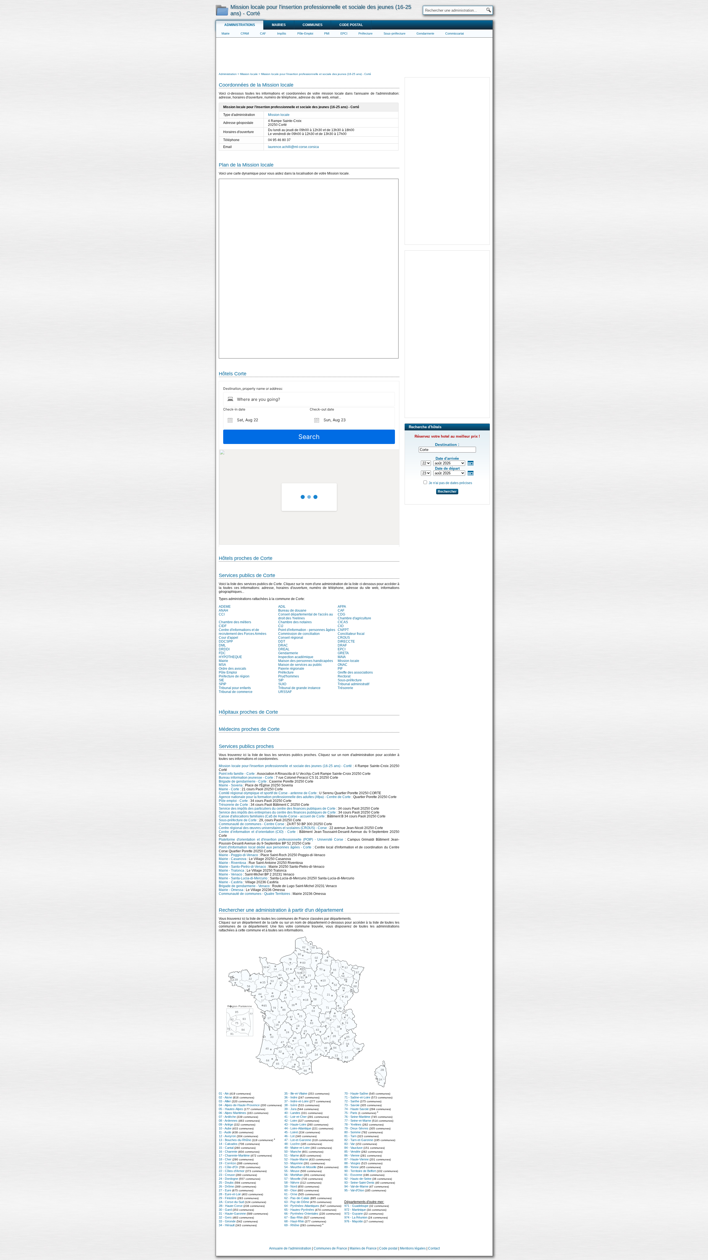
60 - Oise (290, 1190)
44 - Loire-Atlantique (297, 1128)
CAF (263, 33)
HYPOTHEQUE (230, 657)
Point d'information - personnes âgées (306, 630)
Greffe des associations (355, 672)
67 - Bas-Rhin (293, 1217)
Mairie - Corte (229, 789)
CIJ (280, 626)
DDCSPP (226, 641)
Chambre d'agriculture (354, 618)
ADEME (225, 607)
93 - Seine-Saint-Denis (359, 1182)
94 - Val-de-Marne (356, 1186)
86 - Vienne (352, 1155)
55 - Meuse (292, 1171)
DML (222, 645)
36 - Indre (290, 1097)
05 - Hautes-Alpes (231, 1109)
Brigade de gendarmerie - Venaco (244, 886)
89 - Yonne (351, 1167)
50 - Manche (292, 1151)
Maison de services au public (300, 665)
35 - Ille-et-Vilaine (295, 1093)
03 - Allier (225, 1101)
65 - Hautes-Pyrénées (299, 1209)
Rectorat (344, 676)
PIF (340, 669)
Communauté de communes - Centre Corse (251, 824)
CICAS (343, 622)
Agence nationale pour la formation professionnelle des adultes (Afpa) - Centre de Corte (285, 797)
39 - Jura (290, 1109)
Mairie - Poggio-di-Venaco (238, 855)
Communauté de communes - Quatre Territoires (254, 894)
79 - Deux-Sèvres (356, 1128)
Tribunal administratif (353, 684)
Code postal (351, 25)
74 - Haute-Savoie (356, 1109)
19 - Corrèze (227, 1163)
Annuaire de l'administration (290, 1248)
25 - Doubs (226, 1182)
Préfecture (365, 33)
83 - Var (349, 1143)
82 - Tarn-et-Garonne (358, 1140)
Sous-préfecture (394, 33)
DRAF (342, 645)
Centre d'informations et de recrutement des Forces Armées (242, 632)
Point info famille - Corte (237, 774)
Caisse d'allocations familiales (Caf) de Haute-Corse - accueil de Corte (272, 816)
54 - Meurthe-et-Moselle (300, 1167)
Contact (434, 1248)
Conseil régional (290, 638)
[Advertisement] (354, 54)
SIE (221, 680)
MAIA (342, 657)
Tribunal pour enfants (235, 688)
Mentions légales (413, 1248)
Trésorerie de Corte (233, 805)
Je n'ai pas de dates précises (450, 483)
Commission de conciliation (299, 634)
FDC (222, 653)
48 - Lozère (292, 1143)
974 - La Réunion (355, 1217)
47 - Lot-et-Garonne (297, 1140)
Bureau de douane (292, 610)
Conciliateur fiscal (351, 634)
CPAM (245, 33)
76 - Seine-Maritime (357, 1116)
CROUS (344, 638)
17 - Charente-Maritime (234, 1155)
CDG (341, 614)
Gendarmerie (425, 33)
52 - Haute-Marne (296, 1159)
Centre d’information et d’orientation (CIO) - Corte (257, 832)
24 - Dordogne (228, 1178)
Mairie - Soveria (231, 785)
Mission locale (279, 115)
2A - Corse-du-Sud (231, 1202)
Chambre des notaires (295, 622)
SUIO (282, 684)
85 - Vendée (352, 1151)
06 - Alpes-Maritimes (232, 1112)
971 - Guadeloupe (356, 1205)
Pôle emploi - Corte (233, 801)
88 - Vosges (352, 1163)
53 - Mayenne (293, 1163)
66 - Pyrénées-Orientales (301, 1213)
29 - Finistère (227, 1198)
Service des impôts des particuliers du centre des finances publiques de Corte (277, 808)
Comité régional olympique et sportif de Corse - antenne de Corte (268, 793)
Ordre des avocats (232, 669)
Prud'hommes (288, 676)
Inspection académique (295, 657)
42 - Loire (290, 1120)
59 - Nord (290, 1186)
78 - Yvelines (352, 1124)
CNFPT (343, 630)
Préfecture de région (234, 676)
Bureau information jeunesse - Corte (246, 778)
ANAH (223, 610)
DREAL (284, 649)
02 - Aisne (225, 1097)
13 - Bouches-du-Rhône (235, 1140)
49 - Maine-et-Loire (297, 1147)
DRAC (283, 645)
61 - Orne (290, 1194)
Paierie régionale (291, 669)
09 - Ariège (226, 1124)
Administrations (239, 25)
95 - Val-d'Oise (354, 1190)
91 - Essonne (353, 1174)
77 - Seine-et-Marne (357, 1120)
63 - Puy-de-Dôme (296, 1202)
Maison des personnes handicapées (305, 661)
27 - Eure (225, 1190)
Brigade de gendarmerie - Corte (243, 781)
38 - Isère (290, 1105)
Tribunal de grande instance (299, 688)
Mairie (226, 33)
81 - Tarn (350, 1136)
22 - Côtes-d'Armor (231, 1171)
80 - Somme (352, 1132)
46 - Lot (289, 1136)
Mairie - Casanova (232, 859)
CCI (222, 614)
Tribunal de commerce (236, 692)
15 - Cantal (226, 1147)
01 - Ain (224, 1093)
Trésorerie (345, 688)
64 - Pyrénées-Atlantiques (301, 1205)
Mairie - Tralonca (231, 870)
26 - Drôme (226, 1186)
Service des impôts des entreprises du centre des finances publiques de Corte (277, 812)
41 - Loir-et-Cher (295, 1116)
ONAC (342, 665)
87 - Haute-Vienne (356, 1159)
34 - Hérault (227, 1225)
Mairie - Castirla (231, 882)
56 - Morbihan (293, 1174)
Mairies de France (363, 1248)
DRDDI (224, 649)
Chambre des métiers (235, 622)
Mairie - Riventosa (232, 863)
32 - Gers (225, 1217)
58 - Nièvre (291, 1182)
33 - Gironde (227, 1221)
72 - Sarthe (351, 1101)
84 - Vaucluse (353, 1147)
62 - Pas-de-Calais (296, 1198)
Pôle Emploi (228, 672)
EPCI (343, 33)
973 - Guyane (353, 1213)
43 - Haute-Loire (295, 1124)
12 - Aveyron (227, 1136)
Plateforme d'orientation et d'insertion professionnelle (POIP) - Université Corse (281, 839)
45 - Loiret (291, 1132)
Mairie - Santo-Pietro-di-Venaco (242, 867)
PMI (326, 33)
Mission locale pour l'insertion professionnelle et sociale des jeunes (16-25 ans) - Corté (285, 766)
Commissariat (454, 33)
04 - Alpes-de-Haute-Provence (239, 1105)
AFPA (342, 607)
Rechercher (447, 491)
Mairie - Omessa (231, 890)
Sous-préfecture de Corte (238, 820)
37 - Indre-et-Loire (296, 1101)
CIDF (223, 626)
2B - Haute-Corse (231, 1205)
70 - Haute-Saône (356, 1093)
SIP (280, 680)
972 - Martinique (355, 1209)
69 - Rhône (291, 1225)
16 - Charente (228, 1151)
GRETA (343, 653)
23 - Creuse (227, 1174)
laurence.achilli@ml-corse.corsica (293, 147)
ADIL (282, 607)
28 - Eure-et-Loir (230, 1194)
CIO (340, 626)
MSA (222, 665)
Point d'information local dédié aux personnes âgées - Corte (265, 847)
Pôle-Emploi (305, 33)
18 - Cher (225, 1159)
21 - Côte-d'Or (228, 1167)
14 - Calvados (228, 1143)
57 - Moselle (292, 1178)
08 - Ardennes (228, 1120)
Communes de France (330, 1248)
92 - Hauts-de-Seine (357, 1178)
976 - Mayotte (353, 1221)
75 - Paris (350, 1112)
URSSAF (285, 692)
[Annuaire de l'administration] (222, 10)
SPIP (222, 684)
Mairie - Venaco (230, 874)
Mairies (279, 25)
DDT (281, 641)
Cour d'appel (228, 638)
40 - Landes (292, 1112)
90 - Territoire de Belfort (360, 1171)
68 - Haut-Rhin (294, 1221)
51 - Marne (291, 1155)
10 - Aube (225, 1128)
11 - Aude (225, 1132)
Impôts (281, 33)
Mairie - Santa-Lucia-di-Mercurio (243, 878)
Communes (312, 25)
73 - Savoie (352, 1105)
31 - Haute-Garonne (232, 1213)
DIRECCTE (346, 641)
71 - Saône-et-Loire (357, 1097)
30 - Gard (225, 1209)
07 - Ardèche (227, 1116)
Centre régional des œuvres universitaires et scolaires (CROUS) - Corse (273, 828)
